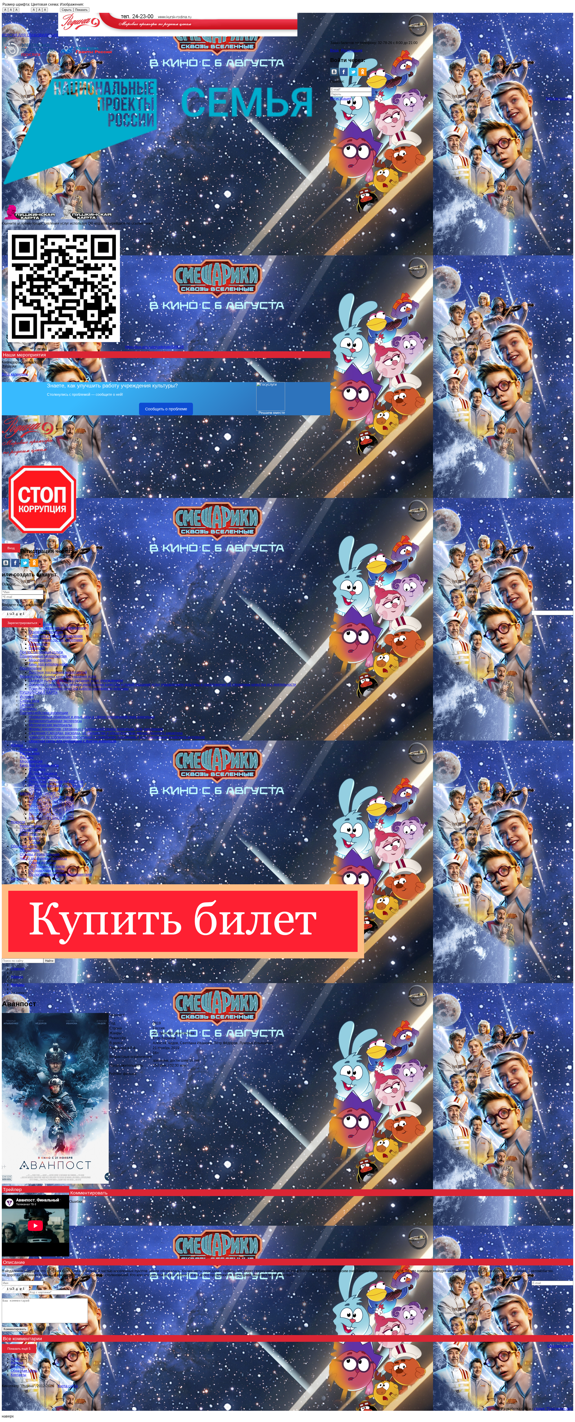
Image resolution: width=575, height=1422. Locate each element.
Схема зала (29, 701)
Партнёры (28, 709)
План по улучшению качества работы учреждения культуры (78, 688)
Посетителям (31, 668)
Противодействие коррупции (44, 713)
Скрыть (67, 9)
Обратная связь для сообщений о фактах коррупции (72, 741)
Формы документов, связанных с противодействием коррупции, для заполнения (96, 729)
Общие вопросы (42, 862)
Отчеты (35, 790)
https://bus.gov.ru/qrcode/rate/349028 (154, 347)
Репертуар (29, 749)
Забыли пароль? (559, 98)
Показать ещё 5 (19, 1348)
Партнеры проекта (44, 777)
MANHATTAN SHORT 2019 (51, 806)
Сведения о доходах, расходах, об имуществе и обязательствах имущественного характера (106, 733)
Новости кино (31, 826)
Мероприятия (40, 660)
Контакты (18, 878)
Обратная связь (24, 846)
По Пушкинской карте (47, 866)
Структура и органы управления (56, 636)
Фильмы (26, 757)
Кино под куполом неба (48, 664)
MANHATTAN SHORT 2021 (51, 798)
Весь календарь (15, 374)
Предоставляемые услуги (41, 652)
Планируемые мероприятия (43, 656)
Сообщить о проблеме (166, 409)
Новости (18, 822)
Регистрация (351, 50)
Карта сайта (68, 1386)
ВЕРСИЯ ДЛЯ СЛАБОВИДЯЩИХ (30, 35)
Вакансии (37, 648)
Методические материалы (50, 725)
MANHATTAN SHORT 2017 (51, 814)
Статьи (34, 842)
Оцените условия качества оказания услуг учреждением (76, 680)
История (27, 697)
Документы (38, 644)
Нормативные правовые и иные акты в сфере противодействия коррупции (92, 717)
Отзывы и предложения (40, 854)
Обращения (30, 850)
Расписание (30, 753)
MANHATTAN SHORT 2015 (51, 818)
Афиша (17, 745)
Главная (18, 969)
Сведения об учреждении (64, 628)
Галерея (27, 705)
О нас (47, 624)
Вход (334, 50)
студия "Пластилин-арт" (553, 1409)
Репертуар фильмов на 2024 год (56, 785)
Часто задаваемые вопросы (43, 858)
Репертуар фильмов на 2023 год (56, 781)
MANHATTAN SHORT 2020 (51, 802)
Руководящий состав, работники (56, 640)
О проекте (37, 769)
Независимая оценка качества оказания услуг (58, 676)
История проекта (43, 773)
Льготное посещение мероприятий (58, 672)
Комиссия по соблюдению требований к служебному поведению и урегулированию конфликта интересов (117, 737)
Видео (34, 838)
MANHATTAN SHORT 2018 (51, 810)
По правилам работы (46, 870)
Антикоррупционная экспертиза (55, 721)
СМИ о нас (29, 834)
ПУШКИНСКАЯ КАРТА (39, 692)
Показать (81, 9)
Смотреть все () (560, 1346)
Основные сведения (46, 632)
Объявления (30, 830)
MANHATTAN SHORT (38, 794)
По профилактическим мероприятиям (60, 874)
